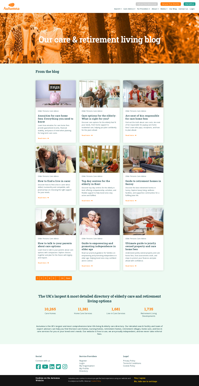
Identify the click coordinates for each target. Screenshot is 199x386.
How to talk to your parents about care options (55, 245)
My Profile (84, 368)
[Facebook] (38, 366)
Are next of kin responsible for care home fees (142, 117)
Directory (83, 371)
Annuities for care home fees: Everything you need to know (55, 118)
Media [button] (163, 9)
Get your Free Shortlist (170, 4)
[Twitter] (58, 366)
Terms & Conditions (132, 363)
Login (192, 9)
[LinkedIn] (52, 366)
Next (68, 278)
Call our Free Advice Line (146, 4)
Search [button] (117, 9)
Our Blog (173, 9)
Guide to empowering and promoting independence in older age (99, 246)
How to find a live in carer (54, 180)
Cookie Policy (96, 381)
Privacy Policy (129, 360)
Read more (42, 138)
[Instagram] (65, 366)
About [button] (155, 9)
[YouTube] (45, 366)
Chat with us (189, 4)
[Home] (11, 6)
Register (83, 360)
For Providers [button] (143, 9)
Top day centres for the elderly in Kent (96, 182)
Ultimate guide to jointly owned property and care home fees (140, 246)
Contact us (183, 9)
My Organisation (87, 366)
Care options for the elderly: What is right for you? (99, 117)
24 (62, 278)
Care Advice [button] (128, 9)
